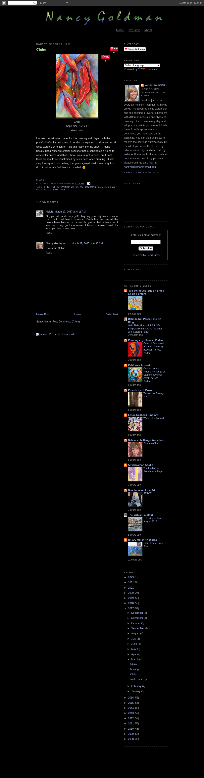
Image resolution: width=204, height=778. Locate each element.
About (148, 30)
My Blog (134, 30)
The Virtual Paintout (140, 514)
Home (120, 30)
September (138, 628)
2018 (131, 603)
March (135, 659)
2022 (131, 582)
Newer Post (43, 314)
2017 (131, 608)
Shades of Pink (151, 443)
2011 (131, 723)
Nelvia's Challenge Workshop (146, 440)
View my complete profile (141, 172)
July (134, 638)
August (135, 633)
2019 (131, 598)
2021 (131, 587)
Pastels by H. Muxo (140, 390)
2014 (131, 707)
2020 (131, 592)
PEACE (147, 493)
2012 (131, 718)
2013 (131, 713)
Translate (151, 69)
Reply (49, 232)
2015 (131, 702)
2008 (131, 739)
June (134, 643)
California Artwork (139, 365)
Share (40, 180)
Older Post (112, 314)
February (136, 686)
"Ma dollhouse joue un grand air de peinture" (146, 292)
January (136, 691)
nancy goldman (86, 187)
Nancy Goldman (56, 243)
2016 (131, 697)
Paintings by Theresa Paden (145, 340)
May (134, 649)
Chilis (41, 49)
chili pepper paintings (59, 187)
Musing (134, 669)
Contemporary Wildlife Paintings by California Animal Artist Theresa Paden (154, 375)
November (137, 617)
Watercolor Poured (153, 418)
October (136, 623)
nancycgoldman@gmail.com (140, 166)
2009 (131, 733)
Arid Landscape (139, 679)
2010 (131, 728)
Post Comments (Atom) (66, 321)
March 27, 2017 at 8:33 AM (87, 243)
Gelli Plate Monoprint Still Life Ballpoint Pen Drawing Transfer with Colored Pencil (145, 328)
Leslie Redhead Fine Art (143, 414)
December (137, 612)
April (134, 654)
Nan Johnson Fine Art (141, 490)
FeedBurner (153, 255)
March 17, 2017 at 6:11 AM (70, 211)
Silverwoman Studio (140, 464)
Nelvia (49, 211)
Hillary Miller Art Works (142, 539)
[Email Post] (88, 183)
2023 (131, 577)
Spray (133, 663)
